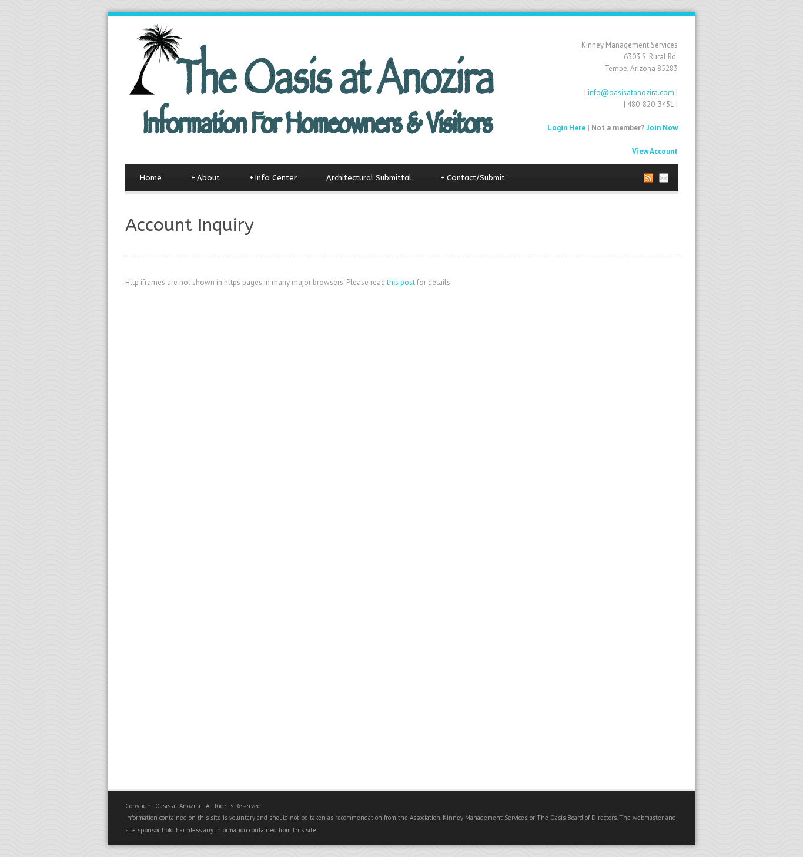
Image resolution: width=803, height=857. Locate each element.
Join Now (662, 128)
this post (401, 282)
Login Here (566, 128)
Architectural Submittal (368, 177)
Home (151, 177)
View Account (655, 151)
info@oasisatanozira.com (631, 93)
